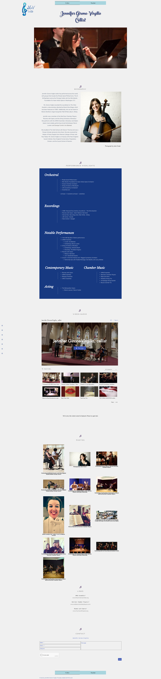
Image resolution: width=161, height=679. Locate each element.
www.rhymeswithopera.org (80, 611)
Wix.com (70, 677)
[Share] (111, 320)
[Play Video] (51, 379)
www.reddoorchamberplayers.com (80, 604)
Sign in (116, 320)
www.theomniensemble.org (80, 598)
